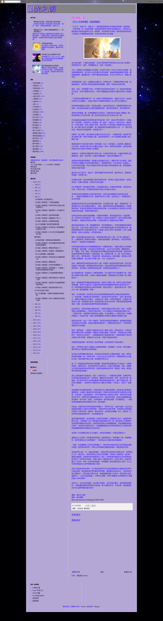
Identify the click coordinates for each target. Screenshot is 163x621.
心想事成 (35, 93)
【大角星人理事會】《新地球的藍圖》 (47, 215)
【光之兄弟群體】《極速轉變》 (44, 254)
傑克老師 (35, 598)
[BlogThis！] (88, 506)
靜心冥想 (35, 146)
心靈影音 (35, 99)
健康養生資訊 (37, 133)
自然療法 (35, 122)
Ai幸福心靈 (36, 588)
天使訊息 (35, 85)
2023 (35, 320)
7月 (36, 194)
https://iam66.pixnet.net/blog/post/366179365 (88, 500)
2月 (36, 313)
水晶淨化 (35, 101)
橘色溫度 (33, 167)
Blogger (97, 606)
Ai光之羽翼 (36, 593)
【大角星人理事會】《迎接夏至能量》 (47, 221)
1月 (36, 316)
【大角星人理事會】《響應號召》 (45, 262)
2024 (35, 182)
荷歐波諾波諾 (37, 136)
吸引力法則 (36, 130)
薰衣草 (32, 162)
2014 (35, 347)
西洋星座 (35, 125)
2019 (35, 332)
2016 (35, 341)
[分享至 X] (90, 506)
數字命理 (35, 144)
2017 (35, 338)
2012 (35, 353)
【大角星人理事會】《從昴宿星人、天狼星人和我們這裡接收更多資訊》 (49, 269)
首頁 (102, 572)
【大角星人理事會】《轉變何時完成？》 (48, 248)
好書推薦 (35, 120)
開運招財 (35, 141)
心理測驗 (35, 91)
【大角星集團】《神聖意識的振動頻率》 (48, 240)
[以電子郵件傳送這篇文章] (86, 506)
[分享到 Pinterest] (95, 506)
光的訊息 (80, 508)
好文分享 (35, 117)
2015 (35, 344)
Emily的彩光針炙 (38, 596)
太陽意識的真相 (47, 43)
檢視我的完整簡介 (36, 373)
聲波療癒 (35, 149)
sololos (83, 606)
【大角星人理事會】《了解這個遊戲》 (47, 202)
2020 (35, 329)
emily (35, 370)
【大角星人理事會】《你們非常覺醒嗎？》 (48, 265)
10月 (37, 184)
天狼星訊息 (36, 88)
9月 (36, 187)
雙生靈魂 (37, 237)
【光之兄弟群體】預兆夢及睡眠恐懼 (46, 224)
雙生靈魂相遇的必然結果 (50, 66)
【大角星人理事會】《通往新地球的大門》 (48, 287)
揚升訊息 (35, 138)
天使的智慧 (36, 83)
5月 (36, 304)
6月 (36, 197)
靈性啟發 (87, 508)
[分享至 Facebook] (93, 506)
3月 (36, 310)
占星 (34, 104)
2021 (35, 326)
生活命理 (35, 107)
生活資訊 (35, 109)
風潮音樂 (35, 601)
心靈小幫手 (36, 96)
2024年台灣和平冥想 (41, 290)
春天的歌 (33, 173)
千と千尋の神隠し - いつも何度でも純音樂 (45, 164)
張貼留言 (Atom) (82, 575)
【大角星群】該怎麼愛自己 (43, 199)
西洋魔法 (35, 128)
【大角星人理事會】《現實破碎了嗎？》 (48, 218)
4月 (36, 307)
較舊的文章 (128, 572)
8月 (36, 191)
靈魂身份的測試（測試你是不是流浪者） (48, 22)
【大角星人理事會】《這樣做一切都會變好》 (49, 251)
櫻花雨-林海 (34, 171)
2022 (35, 323)
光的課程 (35, 114)
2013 (35, 350)
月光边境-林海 (35, 169)
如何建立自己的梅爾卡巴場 (51, 54)
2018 (35, 335)
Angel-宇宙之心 (37, 590)
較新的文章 (76, 572)
